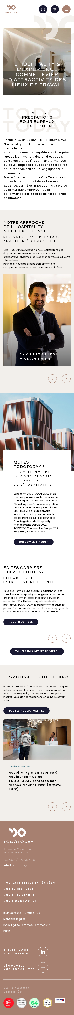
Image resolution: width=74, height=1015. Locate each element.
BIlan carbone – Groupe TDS (21, 913)
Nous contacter (20, 901)
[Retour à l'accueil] (11, 9)
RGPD (6, 931)
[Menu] (66, 9)
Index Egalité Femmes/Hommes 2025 (27, 925)
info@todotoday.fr (16, 865)
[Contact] (43, 9)
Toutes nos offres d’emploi (37, 651)
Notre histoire (18, 889)
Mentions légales (14, 919)
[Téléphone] (55, 9)
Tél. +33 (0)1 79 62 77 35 (19, 860)
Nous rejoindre (19, 895)
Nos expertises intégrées (29, 883)
